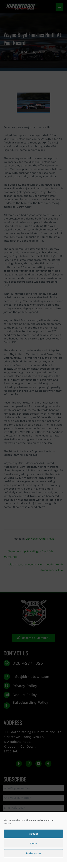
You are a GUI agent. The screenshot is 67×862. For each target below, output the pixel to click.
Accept (33, 833)
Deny (33, 843)
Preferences (33, 853)
